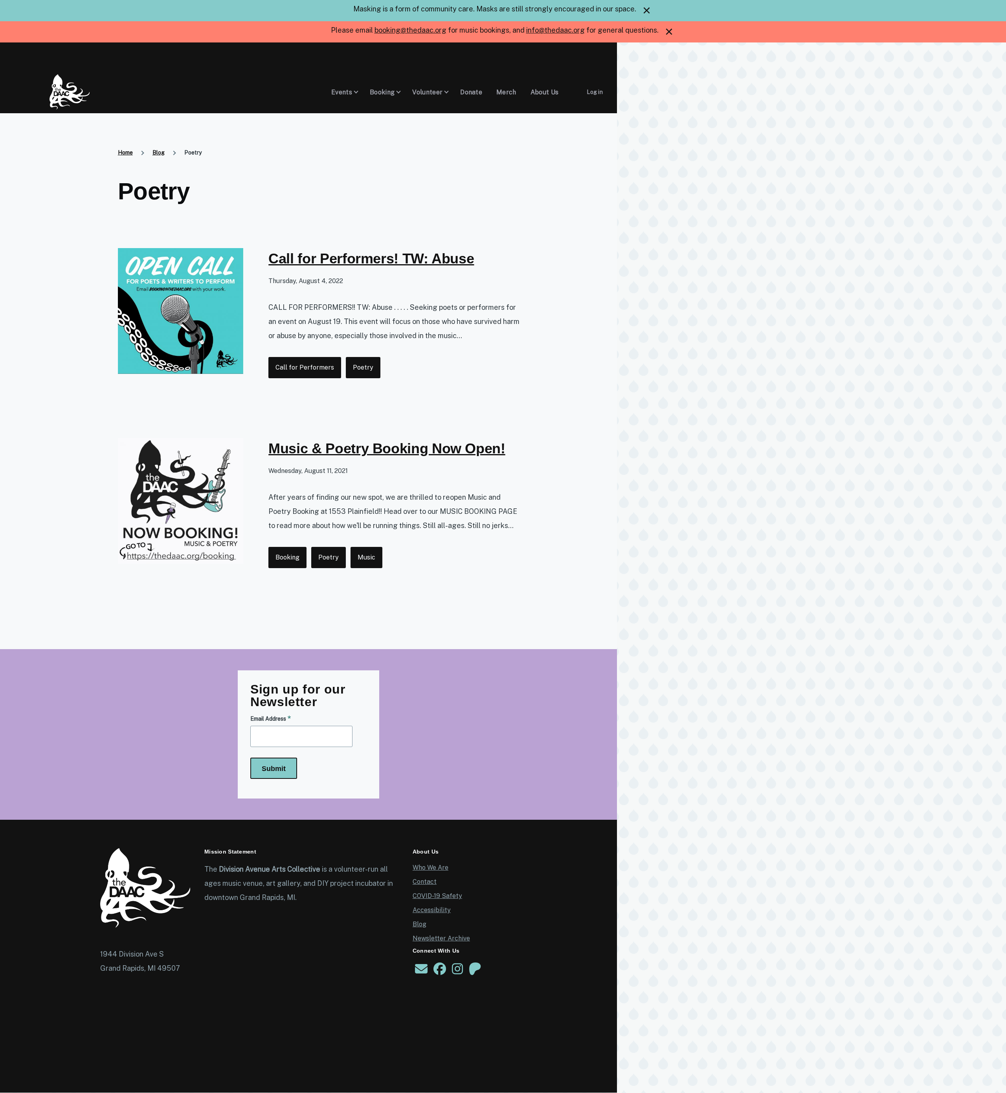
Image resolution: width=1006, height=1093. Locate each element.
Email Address (268, 719)
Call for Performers (304, 367)
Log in (595, 92)
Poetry (363, 367)
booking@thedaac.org (410, 30)
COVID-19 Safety (437, 896)
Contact (425, 881)
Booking (287, 557)
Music (366, 557)
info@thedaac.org (555, 30)
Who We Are (430, 867)
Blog (158, 152)
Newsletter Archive (441, 938)
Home (125, 152)
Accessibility (432, 910)
